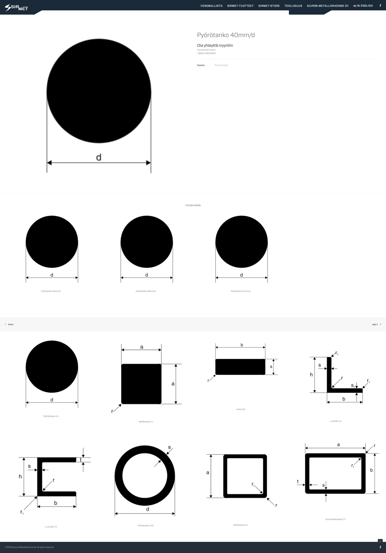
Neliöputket (240, 525)
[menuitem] (379, 5)
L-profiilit (335, 421)
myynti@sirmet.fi (206, 50)
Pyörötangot (221, 65)
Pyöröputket (146, 526)
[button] (379, 5)
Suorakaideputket (335, 519)
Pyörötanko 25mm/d (146, 291)
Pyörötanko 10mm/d (240, 291)
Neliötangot (146, 422)
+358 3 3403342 (206, 53)
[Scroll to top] (380, 541)
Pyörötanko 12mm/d (51, 291)
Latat (240, 409)
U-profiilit (51, 527)
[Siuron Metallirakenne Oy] (16, 8)
